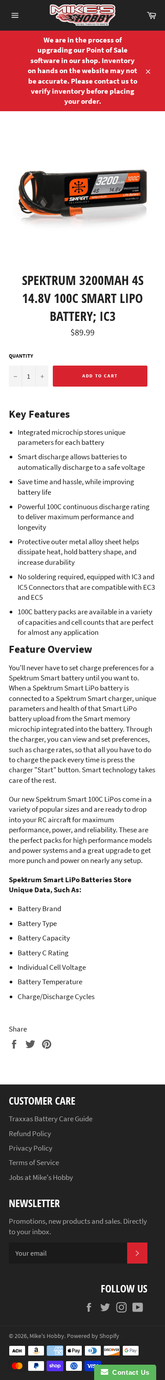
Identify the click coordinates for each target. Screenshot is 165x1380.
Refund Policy (30, 1133)
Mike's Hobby (46, 1336)
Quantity (21, 355)
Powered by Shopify (93, 1336)
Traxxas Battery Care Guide (50, 1118)
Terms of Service (34, 1162)
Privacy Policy (30, 1148)
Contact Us (129, 1372)
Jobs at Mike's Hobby (41, 1177)
